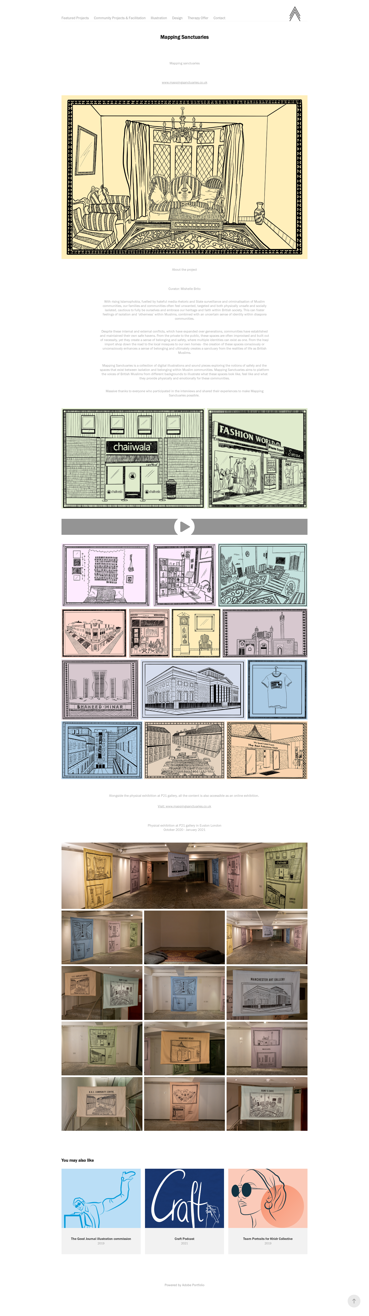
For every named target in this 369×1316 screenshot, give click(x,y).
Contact (219, 18)
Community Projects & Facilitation (120, 18)
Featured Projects (75, 18)
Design (177, 18)
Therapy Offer (198, 18)
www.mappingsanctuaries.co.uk (184, 82)
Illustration (159, 18)
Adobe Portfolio (193, 1285)
